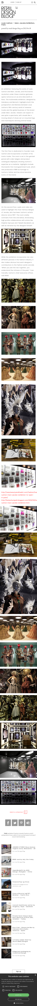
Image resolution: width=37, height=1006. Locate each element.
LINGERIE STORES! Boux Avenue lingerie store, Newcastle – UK (24, 847)
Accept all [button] (18, 995)
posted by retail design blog (11, 28)
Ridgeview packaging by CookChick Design (22, 952)
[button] (3, 986)
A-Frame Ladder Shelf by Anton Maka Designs (22, 940)
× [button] (35, 975)
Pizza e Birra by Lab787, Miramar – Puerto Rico (22, 894)
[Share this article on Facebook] (8, 822)
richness (32, 835)
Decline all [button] (18, 999)
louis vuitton (13, 835)
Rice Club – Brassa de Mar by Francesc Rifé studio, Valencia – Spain (24, 929)
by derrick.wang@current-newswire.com (20, 885)
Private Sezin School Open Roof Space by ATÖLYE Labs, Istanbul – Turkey (23, 917)
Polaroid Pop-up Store (21, 882)
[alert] (18, 989)
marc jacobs (21, 835)
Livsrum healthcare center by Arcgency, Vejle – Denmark (24, 905)
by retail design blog (19, 851)
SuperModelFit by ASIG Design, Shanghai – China (22, 871)
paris (27, 835)
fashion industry (19, 833)
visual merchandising (18, 837)
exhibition (10, 833)
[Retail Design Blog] (18, 12)
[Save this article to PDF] (28, 822)
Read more (17, 983)
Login (12, 2)
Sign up (18, 2)
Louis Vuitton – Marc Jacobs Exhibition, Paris (18, 24)
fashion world (29, 833)
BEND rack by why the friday (23, 859)
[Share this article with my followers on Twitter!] (15, 822)
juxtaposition (5, 835)
